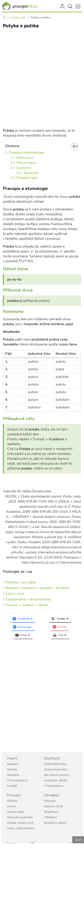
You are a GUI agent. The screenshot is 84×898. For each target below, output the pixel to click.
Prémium (50, 801)
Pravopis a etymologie (26, 152)
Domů (4, 18)
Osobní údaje (15, 812)
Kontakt (12, 786)
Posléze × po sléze (21, 582)
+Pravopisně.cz (54, 786)
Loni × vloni (15, 593)
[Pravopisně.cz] (19, 6)
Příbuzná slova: (26, 163)
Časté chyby (18, 17)
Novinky (12, 769)
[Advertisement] (42, 78)
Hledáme (13, 775)
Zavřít (78, 840)
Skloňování (31, 173)
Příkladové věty (27, 178)
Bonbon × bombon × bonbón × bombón (37, 588)
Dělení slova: (24, 158)
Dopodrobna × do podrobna (28, 599)
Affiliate (12, 801)
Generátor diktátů (56, 780)
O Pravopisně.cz (17, 780)
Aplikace (12, 764)
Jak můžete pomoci (56, 775)
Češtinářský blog (55, 764)
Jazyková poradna (55, 769)
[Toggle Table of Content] (72, 146)
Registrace (51, 812)
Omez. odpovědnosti (20, 828)
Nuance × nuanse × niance (26, 605)
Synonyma (23, 168)
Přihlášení (62, 6)
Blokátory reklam (55, 823)
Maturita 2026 (53, 806)
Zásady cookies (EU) (20, 823)
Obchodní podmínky (20, 817)
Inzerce (11, 806)
